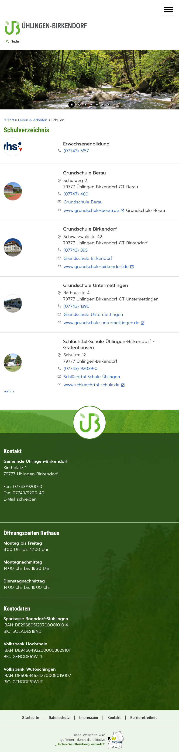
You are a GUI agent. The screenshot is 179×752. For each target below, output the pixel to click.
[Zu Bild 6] (108, 105)
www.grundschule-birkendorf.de (99, 266)
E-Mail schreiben (20, 499)
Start (10, 120)
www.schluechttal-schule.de (94, 385)
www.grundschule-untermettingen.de (104, 322)
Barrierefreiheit (143, 717)
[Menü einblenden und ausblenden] (169, 9)
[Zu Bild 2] (85, 105)
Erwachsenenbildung (86, 144)
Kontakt (114, 717)
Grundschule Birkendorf (90, 229)
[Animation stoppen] (71, 104)
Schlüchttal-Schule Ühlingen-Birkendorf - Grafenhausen (109, 345)
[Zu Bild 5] (102, 105)
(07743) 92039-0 (79, 368)
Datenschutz (59, 717)
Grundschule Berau (84, 173)
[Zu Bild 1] (79, 105)
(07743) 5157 (75, 151)
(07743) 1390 (76, 306)
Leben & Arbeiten (32, 120)
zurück (8, 391)
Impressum (88, 717)
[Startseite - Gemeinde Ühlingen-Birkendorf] (46, 33)
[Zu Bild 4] (97, 105)
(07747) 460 (75, 194)
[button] (6, 80)
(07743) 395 (75, 250)
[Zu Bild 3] (91, 105)
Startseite (30, 717)
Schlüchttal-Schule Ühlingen (92, 376)
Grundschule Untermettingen (95, 285)
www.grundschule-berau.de (94, 210)
